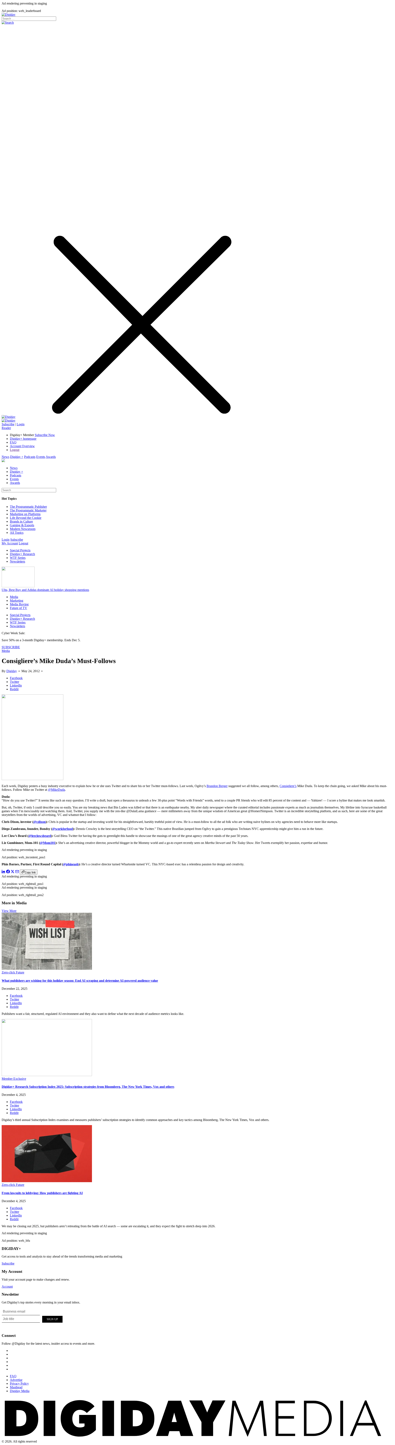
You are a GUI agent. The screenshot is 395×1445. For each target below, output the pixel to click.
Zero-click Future (13, 972)
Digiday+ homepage (23, 438)
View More (9, 911)
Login (20, 424)
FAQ (13, 442)
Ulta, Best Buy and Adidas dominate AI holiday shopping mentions (45, 590)
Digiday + (16, 457)
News (5, 457)
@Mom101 (47, 843)
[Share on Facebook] (8, 872)
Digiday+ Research (22, 554)
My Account (10, 543)
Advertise (16, 1380)
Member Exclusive (14, 1078)
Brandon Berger (217, 786)
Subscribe (8, 424)
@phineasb (71, 864)
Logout (14, 450)
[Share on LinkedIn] (3, 872)
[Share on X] (12, 872)
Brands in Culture (21, 521)
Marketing (16, 600)
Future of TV (18, 608)
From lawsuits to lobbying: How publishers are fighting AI (42, 1193)
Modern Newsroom (22, 529)
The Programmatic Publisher (28, 506)
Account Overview (22, 446)
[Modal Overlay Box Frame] (32, 1318)
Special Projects (20, 550)
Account (7, 1286)
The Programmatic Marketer (28, 510)
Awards (51, 457)
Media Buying (19, 604)
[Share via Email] (17, 872)
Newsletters (17, 561)
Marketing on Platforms (25, 514)
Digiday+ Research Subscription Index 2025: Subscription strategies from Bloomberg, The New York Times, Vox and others (88, 1086)
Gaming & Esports (22, 525)
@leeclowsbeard (39, 836)
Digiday (11, 671)
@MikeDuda (56, 789)
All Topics (16, 532)
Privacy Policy (19, 1383)
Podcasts (29, 457)
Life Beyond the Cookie (25, 517)
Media (14, 597)
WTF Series (18, 557)
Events (40, 457)
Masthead (16, 1387)
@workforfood (62, 829)
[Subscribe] (8, 420)
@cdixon (39, 822)
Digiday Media (19, 1391)
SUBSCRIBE (11, 647)
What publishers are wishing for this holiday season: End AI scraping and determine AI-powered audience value (80, 980)
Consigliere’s (288, 786)
